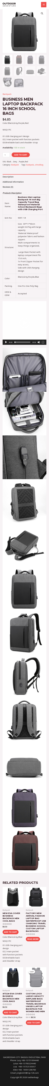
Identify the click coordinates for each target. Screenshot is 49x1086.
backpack (30, 165)
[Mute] (39, 342)
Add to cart (20, 154)
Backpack (7, 94)
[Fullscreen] (43, 342)
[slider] (22, 342)
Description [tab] (8, 176)
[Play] (6, 342)
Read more (33, 939)
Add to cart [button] (10, 932)
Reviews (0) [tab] (8, 187)
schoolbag (39, 165)
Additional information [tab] (13, 181)
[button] (42, 13)
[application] (24, 323)
